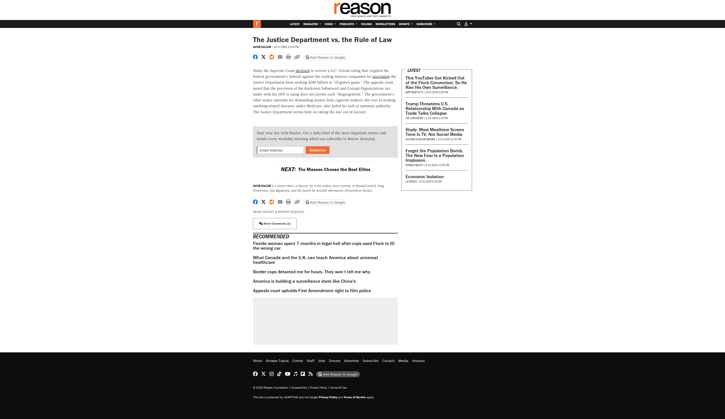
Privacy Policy (318, 387)
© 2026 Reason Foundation (270, 387)
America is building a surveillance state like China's (304, 281)
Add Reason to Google (327, 57)
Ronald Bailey (414, 165)
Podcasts (347, 24)
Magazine (311, 24)
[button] (468, 24)
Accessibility (299, 387)
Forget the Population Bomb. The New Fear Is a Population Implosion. (435, 155)
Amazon (418, 360)
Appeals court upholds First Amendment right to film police (312, 290)
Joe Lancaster (414, 118)
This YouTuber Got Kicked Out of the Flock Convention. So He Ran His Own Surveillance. (436, 82)
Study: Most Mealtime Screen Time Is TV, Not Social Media (435, 132)
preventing (381, 76)
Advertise (351, 360)
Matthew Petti (414, 92)
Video (329, 24)
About (257, 360)
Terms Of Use (338, 387)
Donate (404, 24)
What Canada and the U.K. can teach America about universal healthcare (315, 260)
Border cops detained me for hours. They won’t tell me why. (312, 272)
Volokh (366, 24)
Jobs (321, 360)
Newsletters (385, 24)
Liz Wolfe (411, 181)
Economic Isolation (425, 176)
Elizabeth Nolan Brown (420, 139)
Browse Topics (277, 360)
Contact (388, 360)
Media (403, 360)
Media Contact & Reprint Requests (278, 212)
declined (303, 70)
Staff (310, 360)
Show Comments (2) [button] (277, 223)
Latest (295, 24)
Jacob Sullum (262, 47)
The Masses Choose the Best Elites (325, 169)
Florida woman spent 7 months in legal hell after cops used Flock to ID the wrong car (323, 245)
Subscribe (424, 24)
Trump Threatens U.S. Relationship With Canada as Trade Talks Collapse (435, 108)
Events (297, 360)
